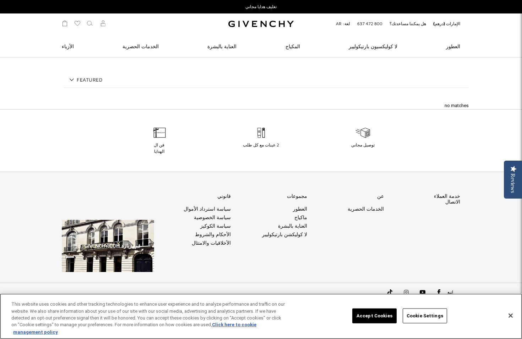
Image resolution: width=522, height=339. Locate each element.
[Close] (510, 315)
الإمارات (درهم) (446, 23)
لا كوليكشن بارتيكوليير (284, 234)
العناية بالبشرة (221, 46)
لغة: (343, 23)
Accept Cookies (374, 315)
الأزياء (68, 46)
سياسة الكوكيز (215, 226)
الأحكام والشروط (213, 234)
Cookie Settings (425, 315)
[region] (261, 316)
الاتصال (452, 202)
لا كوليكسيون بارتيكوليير (373, 46)
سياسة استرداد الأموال (207, 209)
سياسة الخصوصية (212, 217)
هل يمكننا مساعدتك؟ (408, 23)
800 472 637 (369, 23)
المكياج (293, 46)
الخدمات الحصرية (141, 46)
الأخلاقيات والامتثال (211, 243)
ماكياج (300, 217)
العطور (453, 46)
